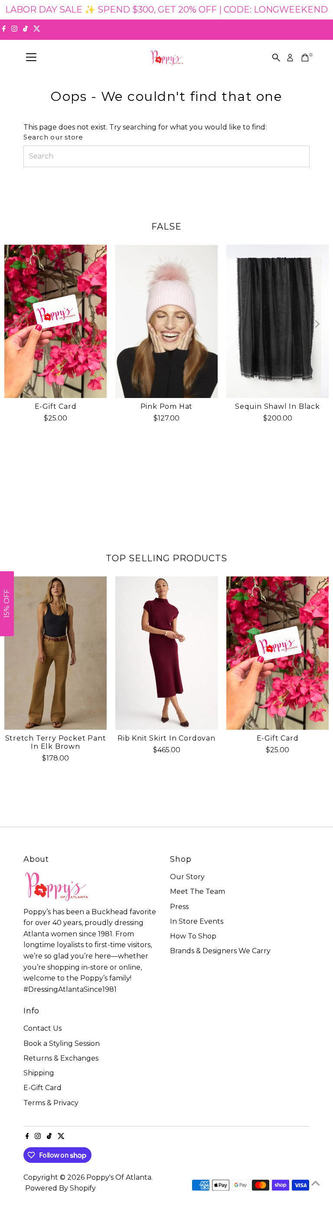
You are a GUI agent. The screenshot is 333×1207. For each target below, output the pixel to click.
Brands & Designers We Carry (220, 951)
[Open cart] (305, 57)
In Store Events (196, 921)
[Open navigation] (31, 57)
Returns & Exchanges (60, 1058)
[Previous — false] (16, 324)
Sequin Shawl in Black (277, 406)
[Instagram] (14, 29)
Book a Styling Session (61, 1043)
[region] (166, 9)
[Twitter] (36, 29)
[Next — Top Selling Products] (316, 652)
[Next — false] (316, 324)
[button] (7, 603)
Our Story (187, 877)
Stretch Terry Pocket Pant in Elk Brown (55, 742)
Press (179, 907)
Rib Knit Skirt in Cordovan (166, 738)
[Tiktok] (25, 29)
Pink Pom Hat (166, 406)
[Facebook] (4, 29)
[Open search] (276, 57)
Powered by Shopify (60, 1188)
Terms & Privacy (50, 1103)
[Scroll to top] (315, 1183)
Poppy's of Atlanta (118, 1177)
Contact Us (42, 1028)
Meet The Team (197, 891)
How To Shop (193, 936)
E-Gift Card (56, 406)
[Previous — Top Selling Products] (16, 652)
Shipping (38, 1073)
